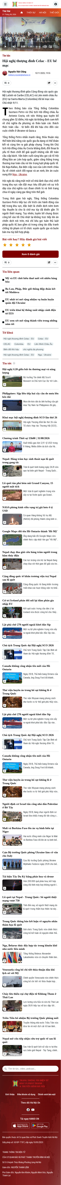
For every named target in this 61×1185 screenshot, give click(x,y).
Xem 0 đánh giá (31, 254)
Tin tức (6, 55)
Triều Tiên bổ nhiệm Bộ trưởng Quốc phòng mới (30, 1018)
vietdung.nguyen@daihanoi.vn (19, 75)
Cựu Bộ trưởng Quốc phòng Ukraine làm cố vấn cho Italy (30, 854)
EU (29, 344)
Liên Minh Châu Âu (43, 344)
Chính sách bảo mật (47, 1094)
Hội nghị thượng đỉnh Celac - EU (19, 338)
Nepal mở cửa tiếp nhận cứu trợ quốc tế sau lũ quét (29, 1040)
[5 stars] (29, 245)
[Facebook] (28, 1110)
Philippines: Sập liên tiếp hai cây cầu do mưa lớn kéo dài (30, 395)
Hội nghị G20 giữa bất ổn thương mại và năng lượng (28, 371)
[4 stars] (23, 245)
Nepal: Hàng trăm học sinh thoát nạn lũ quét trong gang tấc (28, 460)
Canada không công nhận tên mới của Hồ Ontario (26, 667)
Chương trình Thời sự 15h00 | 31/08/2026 (26, 438)
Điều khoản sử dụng (26, 1094)
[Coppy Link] (55, 83)
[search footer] (5, 1068)
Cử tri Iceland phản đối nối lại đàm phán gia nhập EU (28, 602)
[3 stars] (17, 245)
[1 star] (4, 245)
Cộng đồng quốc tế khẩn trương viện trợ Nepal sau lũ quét (29, 578)
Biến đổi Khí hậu (11, 349)
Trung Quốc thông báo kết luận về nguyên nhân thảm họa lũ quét (29, 923)
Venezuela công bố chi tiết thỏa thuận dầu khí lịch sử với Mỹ (28, 971)
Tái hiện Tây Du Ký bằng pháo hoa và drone (28, 876)
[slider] (30, 41)
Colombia (19, 344)
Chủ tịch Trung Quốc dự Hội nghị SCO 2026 (28, 645)
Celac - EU (43, 338)
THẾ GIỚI (54, 12)
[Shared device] (49, 83)
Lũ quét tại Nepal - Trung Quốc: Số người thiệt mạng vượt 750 (29, 899)
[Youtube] (32, 1110)
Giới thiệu (10, 1094)
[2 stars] (10, 245)
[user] (56, 4)
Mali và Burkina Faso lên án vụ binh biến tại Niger (28, 830)
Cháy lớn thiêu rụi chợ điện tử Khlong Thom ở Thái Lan (29, 995)
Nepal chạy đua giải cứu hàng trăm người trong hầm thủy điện (29, 554)
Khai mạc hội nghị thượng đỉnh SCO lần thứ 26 (29, 417)
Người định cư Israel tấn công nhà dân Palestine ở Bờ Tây (30, 805)
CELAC (7, 344)
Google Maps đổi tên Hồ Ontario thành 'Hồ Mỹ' (30, 531)
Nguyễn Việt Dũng (17, 71)
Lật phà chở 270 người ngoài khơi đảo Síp (26, 624)
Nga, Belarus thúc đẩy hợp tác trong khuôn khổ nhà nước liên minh (29, 947)
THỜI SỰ (31, 12)
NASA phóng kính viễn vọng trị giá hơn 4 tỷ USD (27, 509)
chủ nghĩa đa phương (33, 349)
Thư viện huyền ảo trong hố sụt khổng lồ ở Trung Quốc (26, 692)
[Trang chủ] (21, 12)
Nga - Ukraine (19, 174)
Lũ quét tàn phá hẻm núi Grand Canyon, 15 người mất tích (27, 485)
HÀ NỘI (42, 12)
